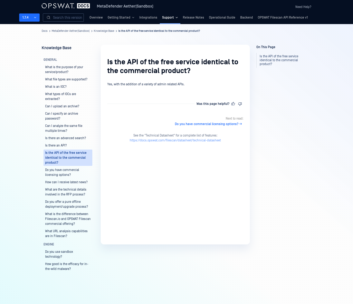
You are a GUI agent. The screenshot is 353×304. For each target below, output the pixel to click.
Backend (246, 17)
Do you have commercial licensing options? (206, 124)
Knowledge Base (104, 31)
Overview (96, 17)
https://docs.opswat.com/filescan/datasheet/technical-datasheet (175, 140)
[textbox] (175, 84)
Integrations (148, 17)
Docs (45, 31)
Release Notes (193, 17)
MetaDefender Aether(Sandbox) (125, 6)
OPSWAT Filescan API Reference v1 (283, 17)
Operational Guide (222, 17)
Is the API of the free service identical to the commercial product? (159, 31)
